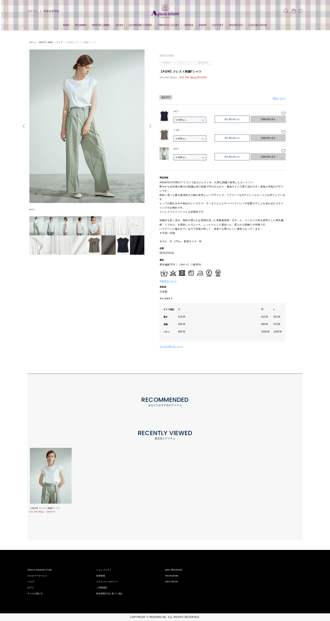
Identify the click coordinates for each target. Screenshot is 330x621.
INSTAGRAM (171, 576)
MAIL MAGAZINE (173, 570)
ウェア (59, 42)
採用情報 (100, 576)
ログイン (33, 11)
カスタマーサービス (37, 576)
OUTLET (217, 25)
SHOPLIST (236, 25)
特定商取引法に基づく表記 (109, 593)
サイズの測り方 (35, 593)
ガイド (31, 587)
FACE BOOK (171, 581)
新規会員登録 (51, 11)
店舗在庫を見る (268, 119)
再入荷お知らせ (232, 119)
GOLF (120, 25)
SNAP (203, 25)
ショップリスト (104, 570)
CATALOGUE (258, 25)
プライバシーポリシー (107, 581)
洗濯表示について (168, 281)
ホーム (33, 42)
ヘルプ (31, 581)
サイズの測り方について (171, 346)
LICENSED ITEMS (140, 25)
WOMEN (81, 25)
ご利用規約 (101, 587)
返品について (279, 98)
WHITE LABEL (101, 25)
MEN (66, 25)
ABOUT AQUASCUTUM (39, 570)
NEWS (189, 25)
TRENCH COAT (168, 25)
